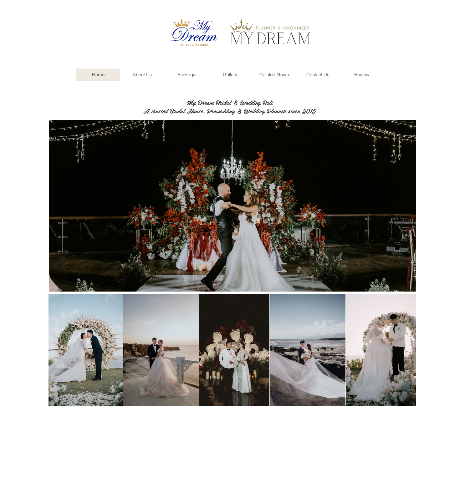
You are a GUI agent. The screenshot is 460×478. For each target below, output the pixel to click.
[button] (233, 206)
